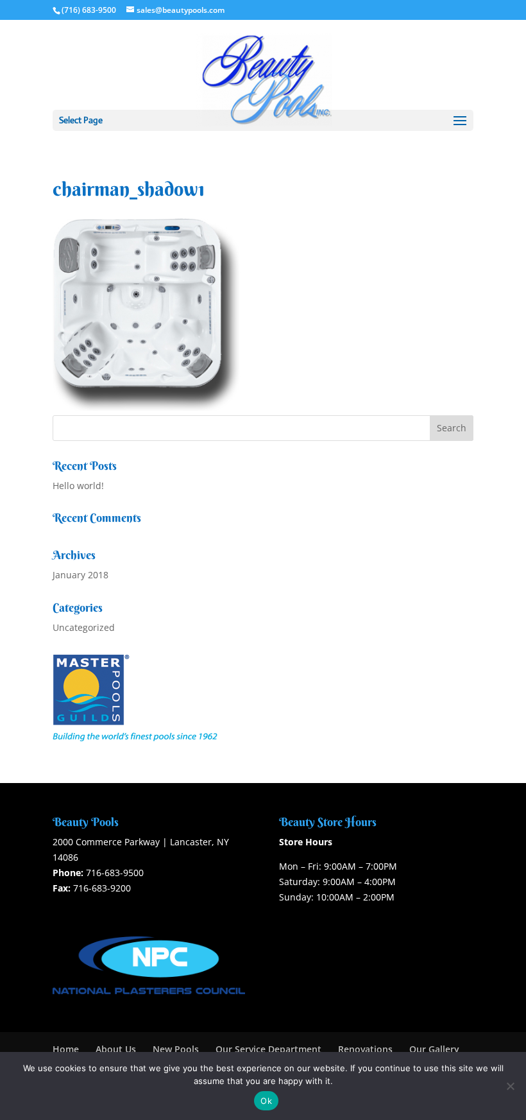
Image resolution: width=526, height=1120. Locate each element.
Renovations (365, 1049)
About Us (116, 1049)
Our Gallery (434, 1049)
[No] (510, 1086)
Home (66, 1049)
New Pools (176, 1049)
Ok (266, 1101)
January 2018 (80, 575)
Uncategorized (84, 627)
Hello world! (78, 485)
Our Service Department (268, 1049)
